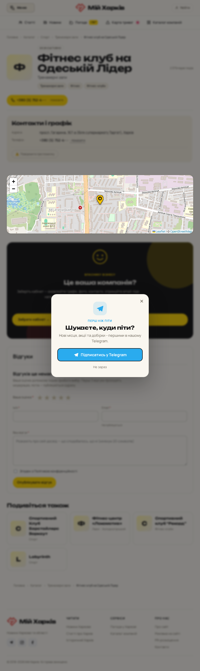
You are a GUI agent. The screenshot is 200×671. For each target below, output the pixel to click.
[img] (100, 204)
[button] (100, 200)
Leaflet (160, 231)
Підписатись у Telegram (104, 354)
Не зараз (100, 367)
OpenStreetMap (181, 231)
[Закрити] (142, 301)
